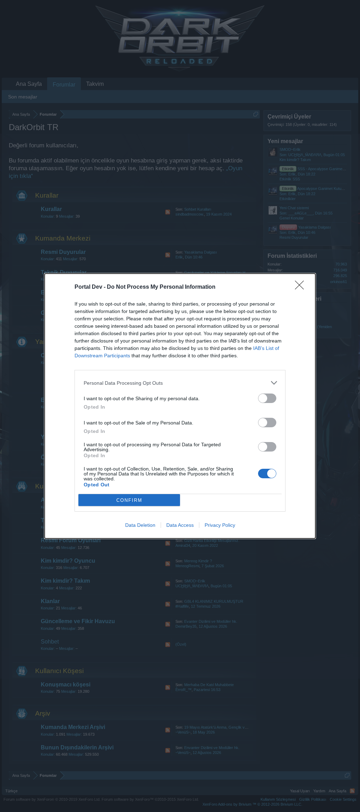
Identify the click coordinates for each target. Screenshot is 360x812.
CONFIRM (129, 500)
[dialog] (180, 406)
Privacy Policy (220, 525)
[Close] (301, 287)
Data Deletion (140, 525)
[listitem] (180, 382)
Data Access (180, 525)
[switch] (267, 398)
